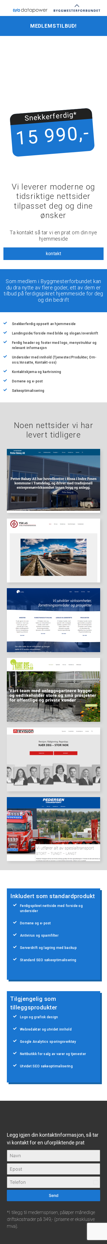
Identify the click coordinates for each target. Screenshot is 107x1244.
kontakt (53, 253)
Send (53, 1195)
